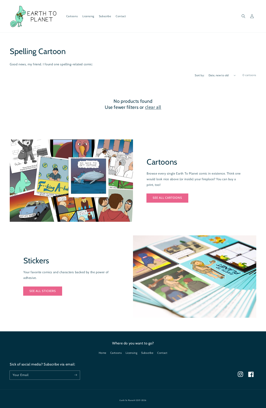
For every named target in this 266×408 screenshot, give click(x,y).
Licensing (131, 353)
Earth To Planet (127, 400)
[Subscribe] (75, 375)
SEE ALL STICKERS (42, 291)
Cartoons (116, 353)
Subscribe (147, 353)
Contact (162, 353)
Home (102, 353)
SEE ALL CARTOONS (167, 198)
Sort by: (199, 75)
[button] (243, 16)
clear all (153, 107)
